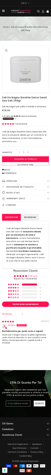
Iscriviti (39, 403)
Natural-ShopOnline (29, 461)
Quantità (7, 152)
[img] (8, 321)
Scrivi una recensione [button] (26, 304)
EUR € (24, 3)
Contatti (34, 448)
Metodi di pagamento (18, 444)
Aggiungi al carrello (25, 159)
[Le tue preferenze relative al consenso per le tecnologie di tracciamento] (4, 470)
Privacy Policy (37, 452)
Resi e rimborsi (19, 448)
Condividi (11, 205)
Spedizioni (37, 444)
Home (6, 27)
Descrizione (11, 217)
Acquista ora (25, 164)
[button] (3, 11)
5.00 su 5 (32, 276)
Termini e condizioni (17, 452)
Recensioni (30, 217)
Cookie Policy (25, 456)
